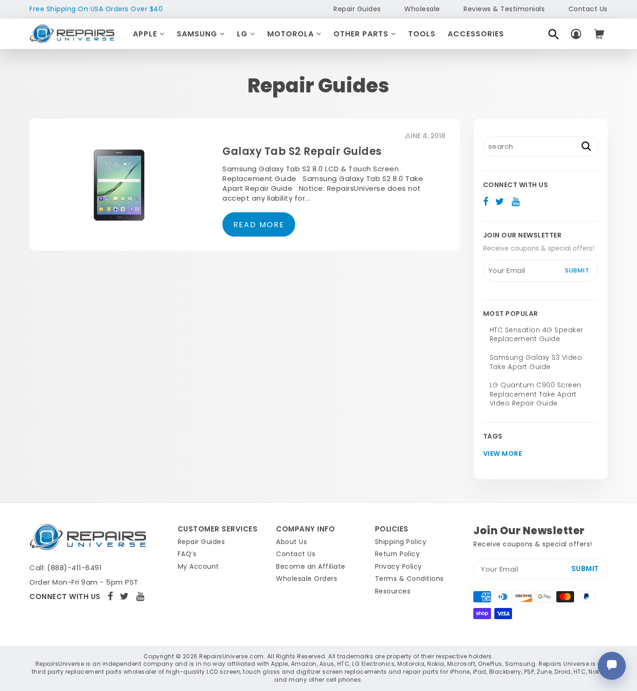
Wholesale (422, 9)
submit (577, 270)
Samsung (198, 33)
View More (502, 453)
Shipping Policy (401, 541)
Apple (146, 33)
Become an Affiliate (311, 566)
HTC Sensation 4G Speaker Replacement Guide (536, 334)
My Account (198, 566)
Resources (393, 591)
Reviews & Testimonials (504, 9)
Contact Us (588, 9)
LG (243, 33)
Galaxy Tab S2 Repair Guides (302, 151)
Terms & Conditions (409, 578)
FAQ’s (187, 553)
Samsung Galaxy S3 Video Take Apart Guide (536, 362)
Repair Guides (357, 9)
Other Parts (362, 33)
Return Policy (397, 553)
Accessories (476, 33)
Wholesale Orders (306, 578)
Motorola (291, 33)
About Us (291, 541)
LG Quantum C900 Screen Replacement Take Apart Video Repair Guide (536, 394)
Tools (422, 33)
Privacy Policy (398, 566)
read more (258, 224)
